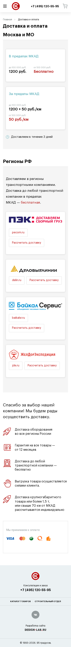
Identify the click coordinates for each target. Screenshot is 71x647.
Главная (7, 19)
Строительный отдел (48, 601)
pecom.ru (18, 232)
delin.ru (16, 280)
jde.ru (15, 365)
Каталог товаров (20, 601)
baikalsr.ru (18, 318)
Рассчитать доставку (26, 242)
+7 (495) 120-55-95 (35, 590)
